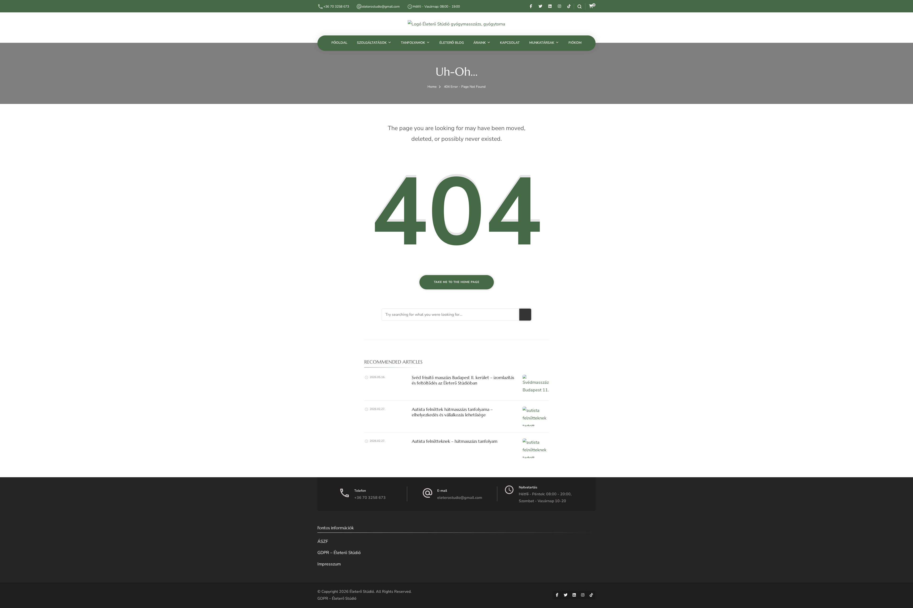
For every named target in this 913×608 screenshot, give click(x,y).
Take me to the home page (456, 282)
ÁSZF (322, 541)
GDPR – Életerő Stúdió (339, 552)
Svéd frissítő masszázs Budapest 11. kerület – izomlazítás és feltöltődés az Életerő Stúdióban (463, 380)
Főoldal (339, 42)
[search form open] (578, 7)
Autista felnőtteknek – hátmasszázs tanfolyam (454, 441)
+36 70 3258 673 (336, 6)
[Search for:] (450, 315)
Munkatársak (541, 42)
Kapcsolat (510, 42)
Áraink (479, 42)
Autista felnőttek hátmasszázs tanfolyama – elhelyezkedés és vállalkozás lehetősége (452, 412)
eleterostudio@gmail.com (381, 6)
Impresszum (329, 564)
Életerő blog (451, 42)
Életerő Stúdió (362, 591)
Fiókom (575, 42)
